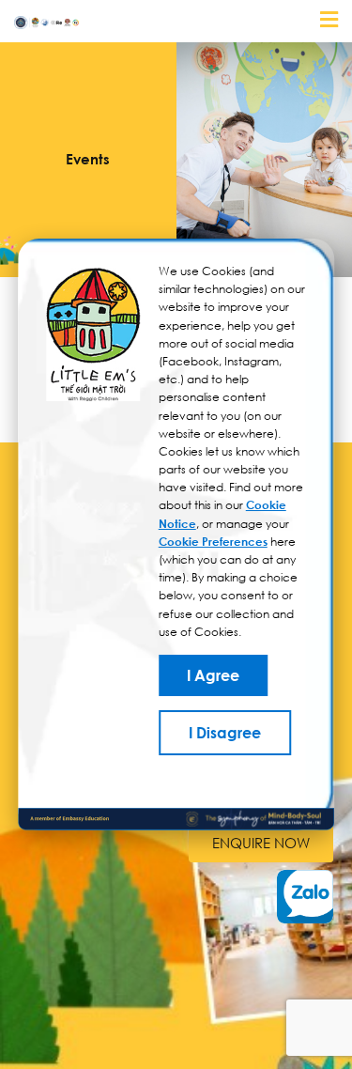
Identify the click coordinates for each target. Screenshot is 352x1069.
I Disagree (225, 732)
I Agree (213, 675)
